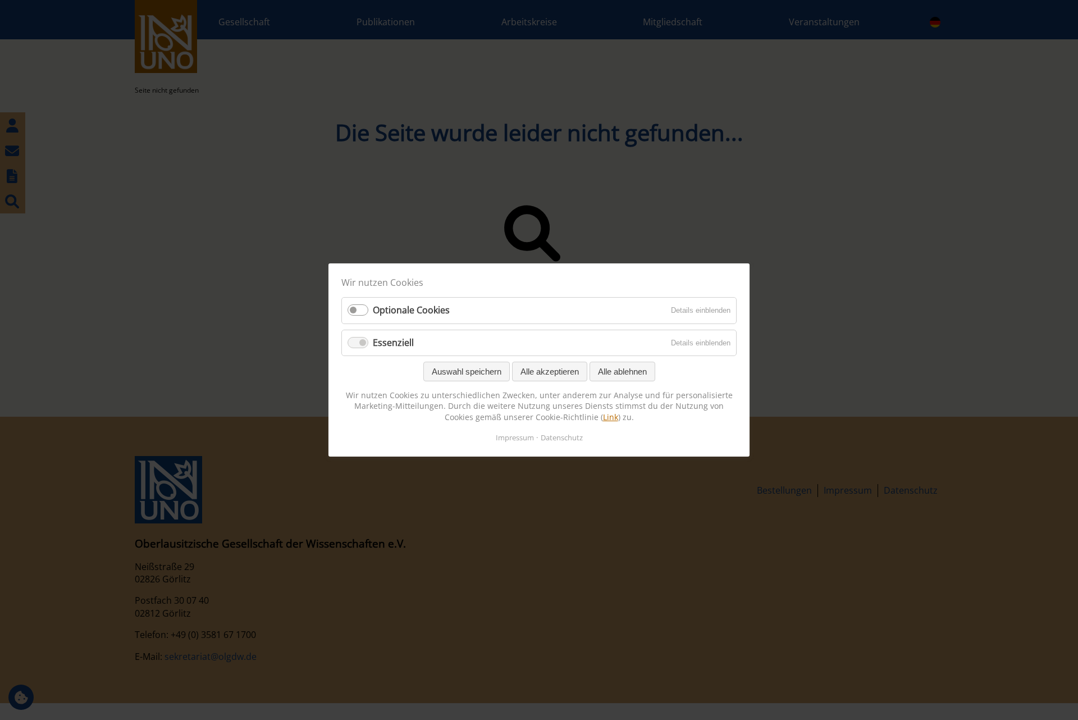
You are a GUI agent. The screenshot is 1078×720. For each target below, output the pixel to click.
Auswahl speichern (466, 371)
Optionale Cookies (411, 310)
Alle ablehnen (622, 371)
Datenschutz (562, 437)
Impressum (515, 437)
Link (610, 417)
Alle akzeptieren (549, 371)
